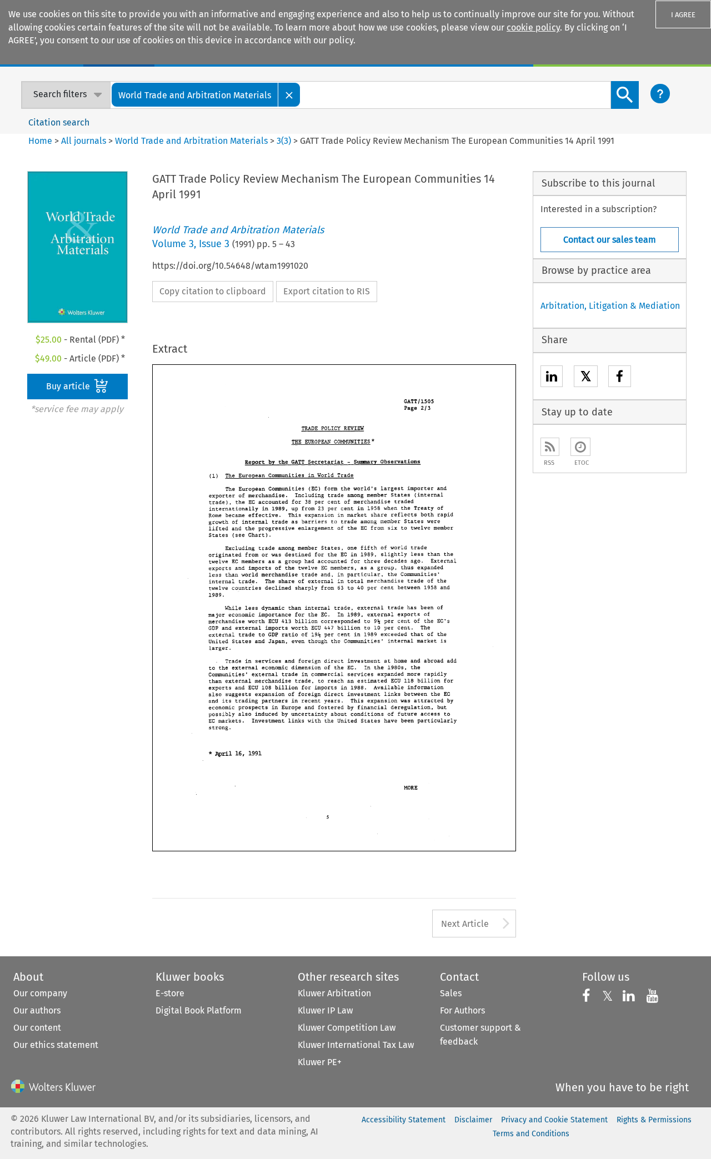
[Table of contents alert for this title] (580, 447)
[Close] (289, 94)
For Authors (462, 1010)
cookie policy (533, 27)
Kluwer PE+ (320, 1062)
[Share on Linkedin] (551, 378)
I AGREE (683, 15)
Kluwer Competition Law (346, 1027)
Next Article (465, 924)
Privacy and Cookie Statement (554, 1120)
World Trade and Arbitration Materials (191, 141)
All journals (84, 141)
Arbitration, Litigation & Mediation (610, 305)
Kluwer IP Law (325, 1010)
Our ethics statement (55, 1045)
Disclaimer (473, 1120)
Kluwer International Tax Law (356, 1045)
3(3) (284, 141)
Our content (37, 1027)
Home (40, 141)
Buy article (69, 386)
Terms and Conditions (531, 1133)
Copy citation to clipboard (212, 291)
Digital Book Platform (199, 1010)
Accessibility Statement (403, 1120)
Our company (40, 993)
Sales (451, 993)
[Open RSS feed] (549, 447)
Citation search (58, 122)
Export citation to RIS (326, 291)
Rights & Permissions (654, 1120)
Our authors (37, 1010)
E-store (170, 993)
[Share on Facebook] (619, 378)
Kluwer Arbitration (334, 993)
